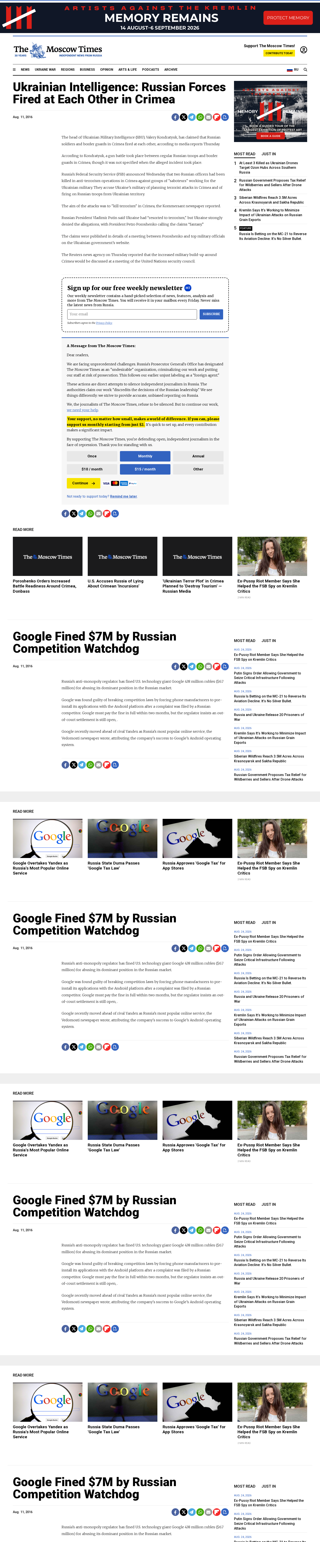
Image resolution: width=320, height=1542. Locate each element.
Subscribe (211, 314)
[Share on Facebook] (175, 117)
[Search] (305, 70)
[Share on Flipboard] (217, 117)
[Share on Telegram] (192, 117)
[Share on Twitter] (183, 117)
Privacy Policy (104, 322)
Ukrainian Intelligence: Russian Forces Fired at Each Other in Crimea (119, 93)
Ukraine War (45, 70)
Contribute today (279, 53)
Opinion (106, 70)
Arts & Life (127, 70)
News (25, 70)
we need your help (82, 410)
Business (87, 70)
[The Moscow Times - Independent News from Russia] (57, 50)
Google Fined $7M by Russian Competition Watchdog (95, 642)
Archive (171, 70)
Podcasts (150, 70)
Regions (68, 70)
